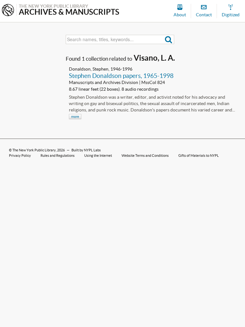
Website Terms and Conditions (145, 155)
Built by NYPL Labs (86, 150)
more (75, 116)
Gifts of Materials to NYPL (198, 155)
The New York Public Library (34, 150)
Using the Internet (98, 155)
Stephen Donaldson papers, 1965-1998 (121, 75)
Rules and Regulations (58, 155)
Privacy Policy (20, 155)
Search (168, 39)
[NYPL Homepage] (8, 11)
